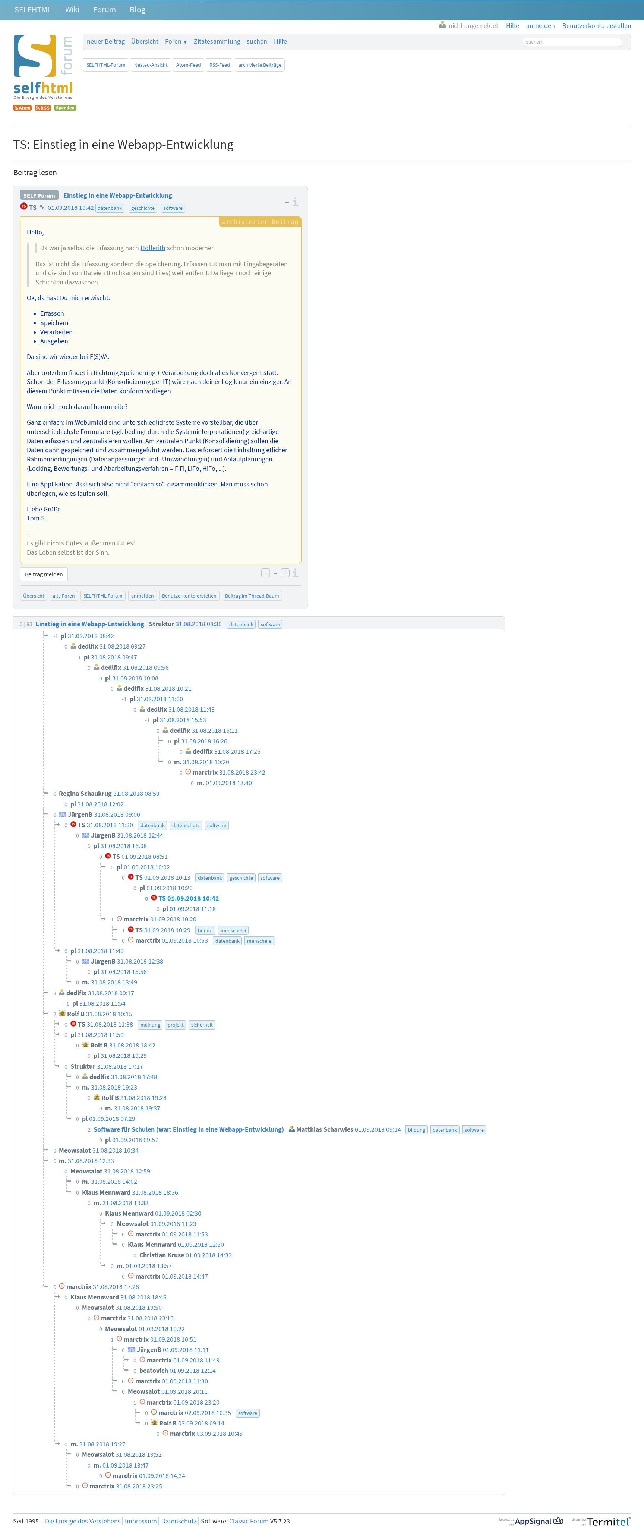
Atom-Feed (188, 65)
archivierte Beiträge (260, 65)
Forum (104, 9)
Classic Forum (249, 1521)
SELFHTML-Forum (106, 65)
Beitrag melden (44, 574)
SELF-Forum (39, 195)
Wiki (72, 9)
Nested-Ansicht (151, 65)
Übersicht (144, 41)
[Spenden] (65, 108)
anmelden (142, 595)
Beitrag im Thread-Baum (252, 595)
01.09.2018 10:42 (71, 208)
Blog (137, 9)
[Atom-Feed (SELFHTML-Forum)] (22, 108)
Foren (173, 41)
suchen (257, 41)
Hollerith (153, 248)
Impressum (141, 1521)
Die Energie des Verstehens (83, 1521)
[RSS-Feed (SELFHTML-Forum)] (43, 108)
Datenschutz (179, 1521)
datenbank (110, 208)
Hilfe (280, 41)
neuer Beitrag (106, 41)
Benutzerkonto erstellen (189, 595)
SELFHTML (33, 9)
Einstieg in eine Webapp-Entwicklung (117, 195)
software (173, 208)
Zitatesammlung (217, 41)
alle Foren (64, 595)
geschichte (143, 208)
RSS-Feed (219, 65)
